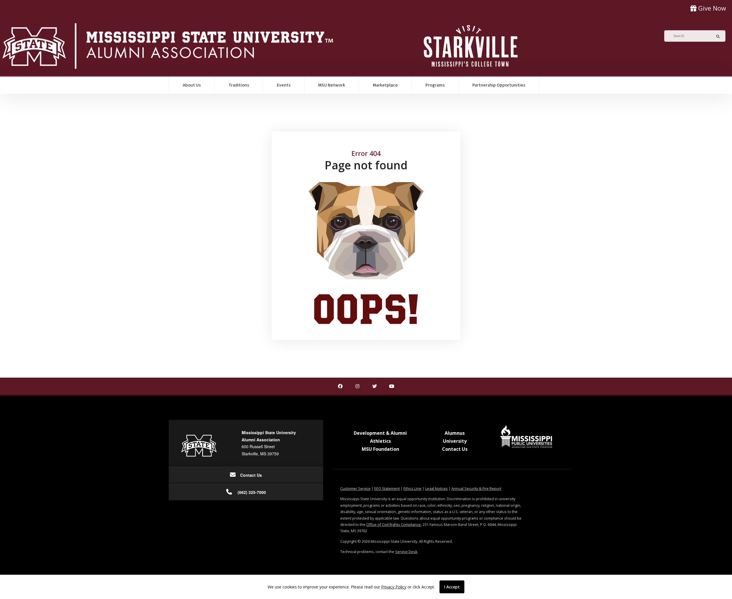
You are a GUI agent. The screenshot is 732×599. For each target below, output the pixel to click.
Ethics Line (412, 488)
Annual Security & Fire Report (476, 488)
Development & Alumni (380, 433)
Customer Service (355, 488)
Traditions (238, 85)
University (455, 441)
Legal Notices (436, 488)
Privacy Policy (393, 587)
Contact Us (455, 449)
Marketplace (385, 85)
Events (284, 85)
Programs (435, 85)
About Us (192, 85)
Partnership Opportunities (498, 85)
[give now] (708, 8)
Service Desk (406, 551)
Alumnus (455, 433)
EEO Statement (387, 488)
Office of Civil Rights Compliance (393, 524)
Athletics (380, 441)
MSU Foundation (380, 449)
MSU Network (331, 85)
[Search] (716, 36)
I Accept (452, 587)
